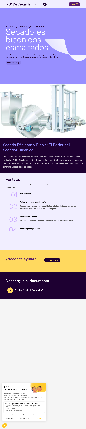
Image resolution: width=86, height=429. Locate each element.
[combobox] (36, 4)
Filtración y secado (15, 26)
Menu (73, 4)
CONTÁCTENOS (52, 260)
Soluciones (12, 10)
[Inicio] (18, 4)
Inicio (7, 10)
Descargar (12, 63)
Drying (29, 26)
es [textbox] (35, 4)
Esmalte (40, 26)
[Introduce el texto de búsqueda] (45, 4)
